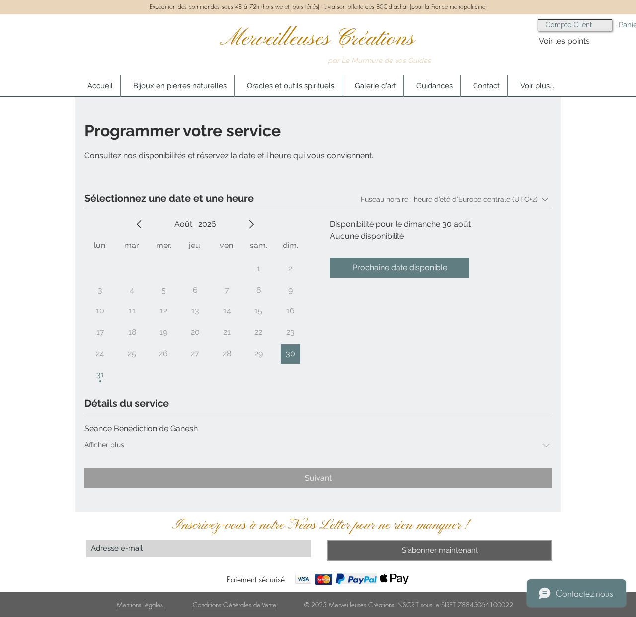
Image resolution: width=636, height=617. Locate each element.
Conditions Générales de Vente (234, 604)
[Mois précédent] (139, 224)
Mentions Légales (141, 604)
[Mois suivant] (251, 224)
